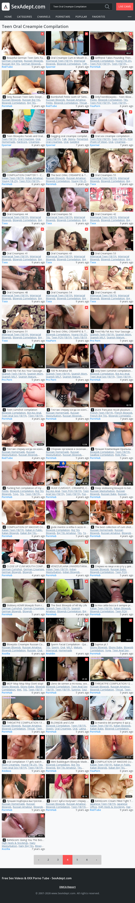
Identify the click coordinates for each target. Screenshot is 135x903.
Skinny (71, 139)
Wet (19, 689)
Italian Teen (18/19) (13, 530)
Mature (78, 647)
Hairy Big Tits (26, 846)
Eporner (51, 66)
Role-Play (120, 454)
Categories (24, 16)
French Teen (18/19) (101, 412)
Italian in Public (33, 530)
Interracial (51, 650)
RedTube (7, 66)
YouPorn (95, 106)
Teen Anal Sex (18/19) (102, 376)
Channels (43, 16)
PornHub (95, 66)
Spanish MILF (97, 337)
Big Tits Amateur (66, 533)
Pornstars (63, 16)
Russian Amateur (76, 99)
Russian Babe (108, 494)
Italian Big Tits (28, 533)
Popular (81, 16)
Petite (49, 102)
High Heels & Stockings (111, 807)
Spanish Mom (123, 334)
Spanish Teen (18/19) (102, 334)
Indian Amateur (34, 178)
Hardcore (22, 142)
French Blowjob (123, 412)
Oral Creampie (26, 139)
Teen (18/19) (119, 63)
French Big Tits (98, 415)
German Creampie (12, 60)
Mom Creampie (11, 764)
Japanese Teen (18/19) (103, 804)
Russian (31, 650)
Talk (64, 139)
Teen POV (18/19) (100, 63)
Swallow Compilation (102, 454)
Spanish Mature (115, 337)
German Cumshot (12, 569)
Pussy (85, 494)
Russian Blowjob (33, 60)
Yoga (108, 650)
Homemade (8, 142)
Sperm (55, 647)
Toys (15, 494)
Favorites (98, 16)
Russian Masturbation (102, 491)
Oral (38, 139)
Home (8, 16)
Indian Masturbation (61, 571)
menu (130, 16)
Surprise (76, 689)
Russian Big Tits (11, 63)
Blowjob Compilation (69, 63)
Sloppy (49, 728)
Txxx (93, 184)
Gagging (74, 142)
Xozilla (6, 653)
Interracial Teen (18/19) (59, 60)
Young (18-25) (123, 60)
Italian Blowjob (10, 533)
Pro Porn (95, 340)
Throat (83, 102)
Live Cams (124, 6)
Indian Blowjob (71, 572)
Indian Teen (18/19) (13, 178)
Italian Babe (97, 728)
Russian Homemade (57, 412)
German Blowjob (31, 63)
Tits (125, 99)
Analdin (50, 653)
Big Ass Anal (122, 373)
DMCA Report (67, 887)
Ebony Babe (115, 647)
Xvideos (6, 771)
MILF (69, 647)
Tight (85, 63)
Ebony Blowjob (98, 647)
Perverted (82, 139)
